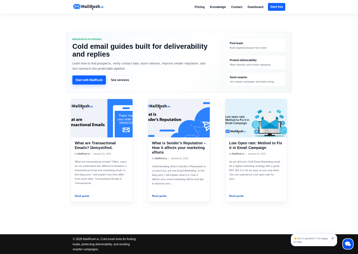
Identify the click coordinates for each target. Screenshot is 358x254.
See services (120, 80)
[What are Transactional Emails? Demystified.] (102, 122)
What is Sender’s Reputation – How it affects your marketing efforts (179, 147)
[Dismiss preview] (333, 238)
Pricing (200, 7)
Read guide (82, 196)
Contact (236, 7)
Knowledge (218, 7)
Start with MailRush (89, 80)
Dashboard (255, 7)
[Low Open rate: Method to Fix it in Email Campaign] (256, 122)
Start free (276, 6)
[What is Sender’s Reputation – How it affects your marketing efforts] (179, 122)
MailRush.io (84, 154)
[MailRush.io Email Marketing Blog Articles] (88, 6)
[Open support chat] (348, 244)
